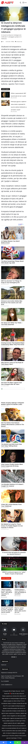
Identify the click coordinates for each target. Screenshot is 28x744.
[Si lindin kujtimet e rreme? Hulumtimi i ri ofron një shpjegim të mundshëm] (21, 584)
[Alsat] (7, 2)
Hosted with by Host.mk (10, 693)
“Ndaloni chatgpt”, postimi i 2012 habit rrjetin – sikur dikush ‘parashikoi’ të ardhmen (6, 592)
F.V (3, 41)
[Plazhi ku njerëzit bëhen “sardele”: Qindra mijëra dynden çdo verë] (21, 603)
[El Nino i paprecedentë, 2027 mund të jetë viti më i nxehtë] (5, 95)
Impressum (3, 664)
